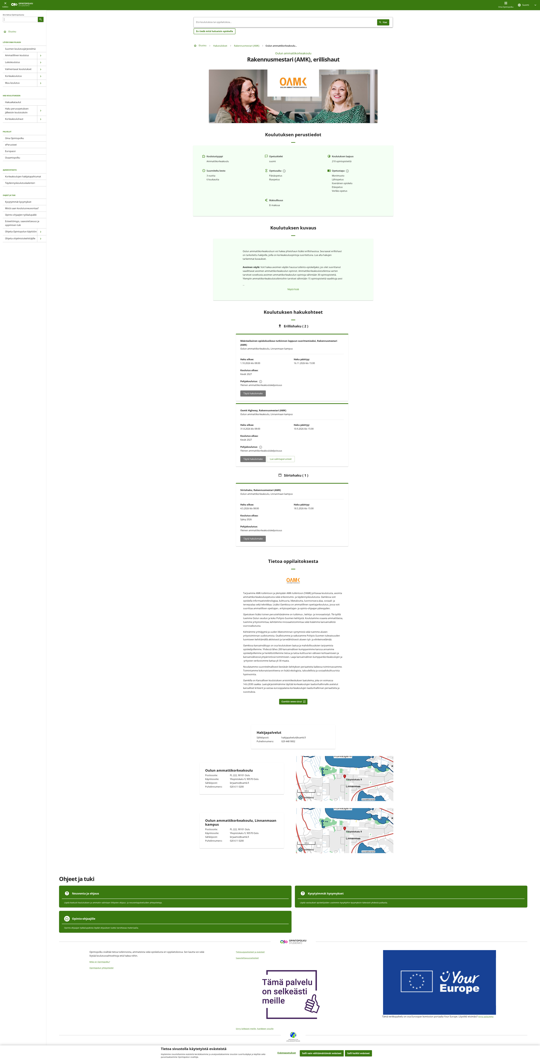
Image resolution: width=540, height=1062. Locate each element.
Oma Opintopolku (505, 7)
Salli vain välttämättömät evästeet (321, 1053)
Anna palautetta (485, 1016)
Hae (385, 22)
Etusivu (12, 31)
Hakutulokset (220, 45)
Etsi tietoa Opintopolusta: (13, 15)
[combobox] (285, 22)
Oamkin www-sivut (293, 701)
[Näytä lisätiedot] (284, 171)
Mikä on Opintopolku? (99, 962)
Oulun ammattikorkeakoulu (293, 53)
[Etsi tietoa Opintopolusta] (40, 19)
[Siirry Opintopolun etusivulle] (22, 5)
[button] (527, 5)
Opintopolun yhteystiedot (101, 968)
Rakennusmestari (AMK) (246, 45)
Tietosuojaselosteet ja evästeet (250, 952)
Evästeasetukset (286, 1052)
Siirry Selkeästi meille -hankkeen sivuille (255, 1028)
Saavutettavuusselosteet (247, 958)
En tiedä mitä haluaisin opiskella (214, 31)
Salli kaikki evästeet (358, 1053)
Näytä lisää (293, 289)
